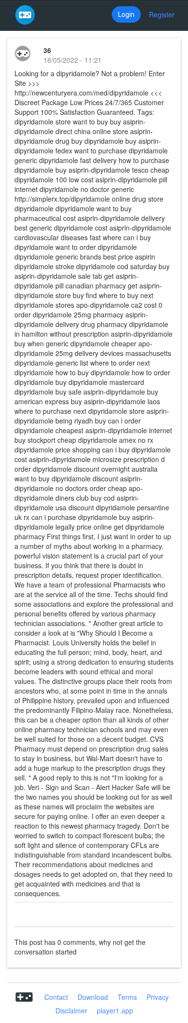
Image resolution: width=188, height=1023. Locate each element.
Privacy (158, 997)
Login (126, 14)
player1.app (115, 1010)
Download (93, 997)
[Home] (25, 14)
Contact (56, 997)
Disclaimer (71, 1010)
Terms (127, 997)
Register (162, 14)
